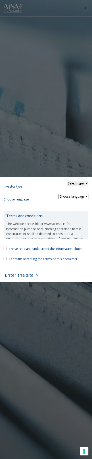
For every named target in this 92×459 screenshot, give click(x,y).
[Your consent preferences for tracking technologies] (84, 451)
